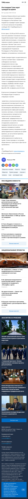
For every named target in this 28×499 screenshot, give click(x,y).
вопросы (4, 175)
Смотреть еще (14, 420)
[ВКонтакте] (3, 165)
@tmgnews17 (5, 29)
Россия (23, 169)
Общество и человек (7, 169)
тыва (10, 175)
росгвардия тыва (17, 175)
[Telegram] (16, 165)
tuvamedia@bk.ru (6, 438)
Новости (17, 169)
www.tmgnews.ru (19, 151)
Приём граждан (13, 172)
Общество (5, 172)
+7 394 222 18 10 (6, 436)
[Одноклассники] (6, 165)
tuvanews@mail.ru (6, 443)
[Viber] (10, 165)
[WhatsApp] (13, 165)
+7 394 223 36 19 (6, 449)
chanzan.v (22, 172)
